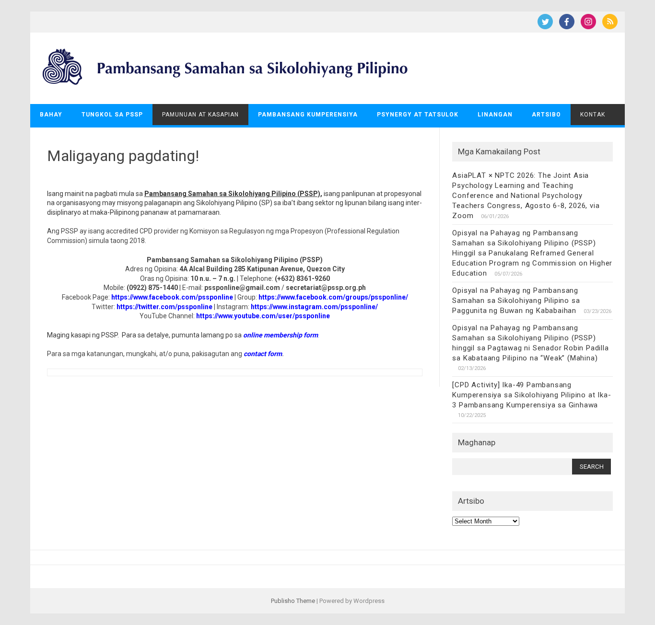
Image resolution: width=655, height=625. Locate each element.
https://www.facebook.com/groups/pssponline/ (333, 297)
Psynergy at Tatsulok (417, 114)
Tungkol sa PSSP (112, 114)
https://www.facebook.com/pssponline (172, 297)
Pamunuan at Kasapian (200, 114)
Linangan (495, 114)
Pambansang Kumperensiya (308, 114)
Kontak (592, 114)
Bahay (51, 114)
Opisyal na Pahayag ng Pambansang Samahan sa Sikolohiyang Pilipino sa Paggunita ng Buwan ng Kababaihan (516, 300)
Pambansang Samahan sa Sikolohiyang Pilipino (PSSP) (232, 193)
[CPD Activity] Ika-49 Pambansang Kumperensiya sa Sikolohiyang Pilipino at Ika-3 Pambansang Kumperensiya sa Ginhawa (531, 395)
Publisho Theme (293, 600)
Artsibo (546, 114)
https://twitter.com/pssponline (164, 307)
